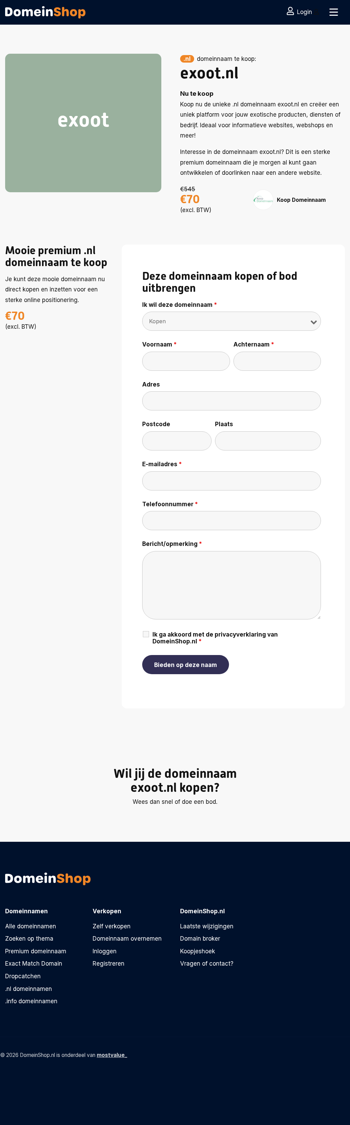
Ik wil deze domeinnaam (179, 304)
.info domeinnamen (31, 1001)
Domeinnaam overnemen (127, 938)
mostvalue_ (112, 1055)
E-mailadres (162, 464)
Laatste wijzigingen (206, 926)
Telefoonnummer (170, 504)
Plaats (224, 424)
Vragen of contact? (206, 963)
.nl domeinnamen (28, 988)
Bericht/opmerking (172, 543)
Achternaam (253, 344)
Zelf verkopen (112, 926)
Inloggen (105, 951)
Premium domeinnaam (35, 951)
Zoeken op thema (29, 938)
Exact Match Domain (33, 963)
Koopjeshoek (197, 951)
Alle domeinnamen (30, 926)
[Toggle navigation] (334, 12)
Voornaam (159, 344)
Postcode (156, 424)
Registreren (108, 963)
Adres (151, 384)
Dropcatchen (23, 976)
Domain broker (200, 938)
